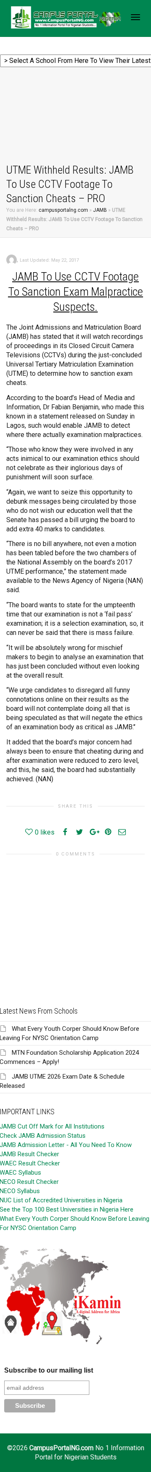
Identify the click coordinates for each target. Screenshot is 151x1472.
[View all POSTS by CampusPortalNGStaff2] (11, 259)
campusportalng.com (63, 210)
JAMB (100, 210)
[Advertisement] (75, 117)
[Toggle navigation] (135, 17)
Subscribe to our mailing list (48, 1370)
